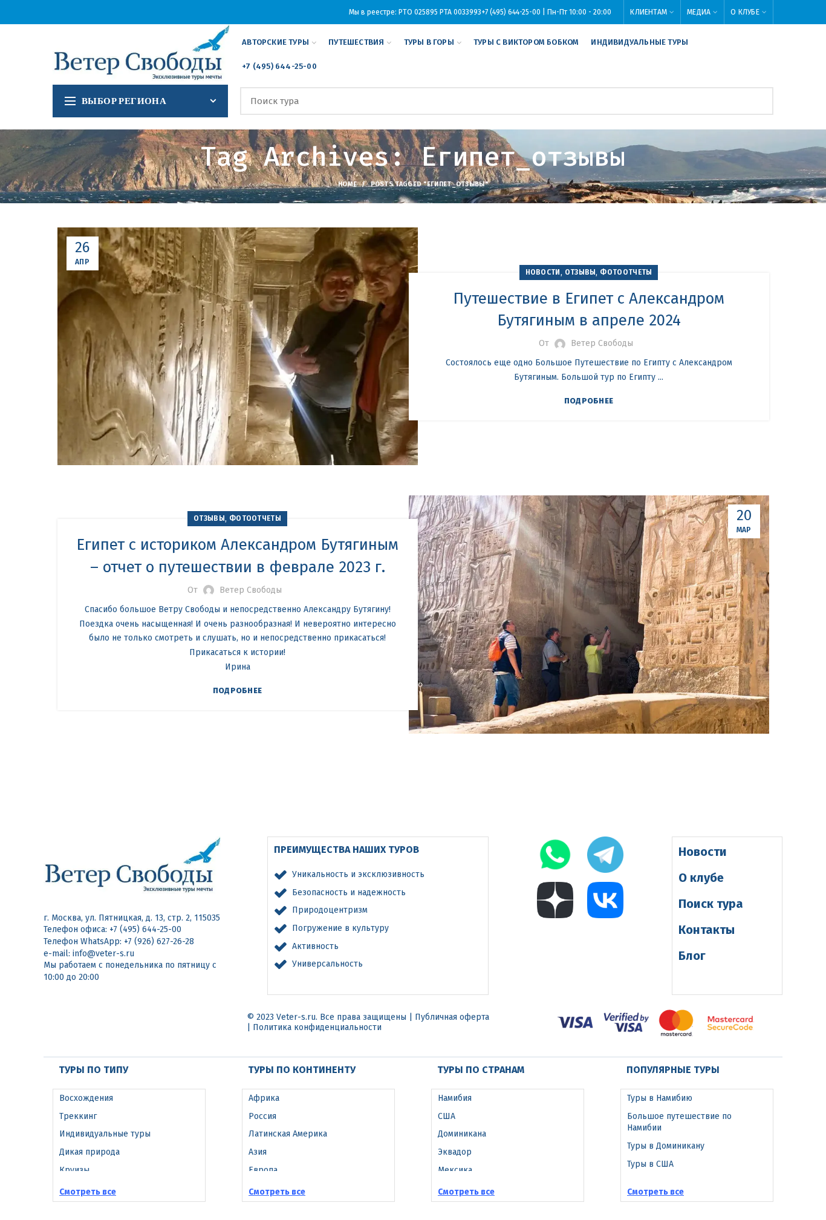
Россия (262, 1116)
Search (757, 101)
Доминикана (462, 1134)
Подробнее (589, 401)
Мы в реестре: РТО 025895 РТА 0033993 (415, 12)
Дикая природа (89, 1152)
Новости (543, 272)
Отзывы (580, 272)
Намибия (455, 1098)
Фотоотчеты (626, 272)
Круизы (74, 1170)
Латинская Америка (288, 1134)
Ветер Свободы (602, 343)
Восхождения (86, 1098)
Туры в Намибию (659, 1098)
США (446, 1116)
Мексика (455, 1170)
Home (347, 184)
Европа (263, 1170)
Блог (692, 955)
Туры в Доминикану (665, 1146)
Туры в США (650, 1164)
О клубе (701, 877)
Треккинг (78, 1116)
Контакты (706, 929)
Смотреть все (87, 1192)
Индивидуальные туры (105, 1134)
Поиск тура (710, 903)
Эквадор (455, 1152)
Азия (258, 1152)
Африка (264, 1098)
